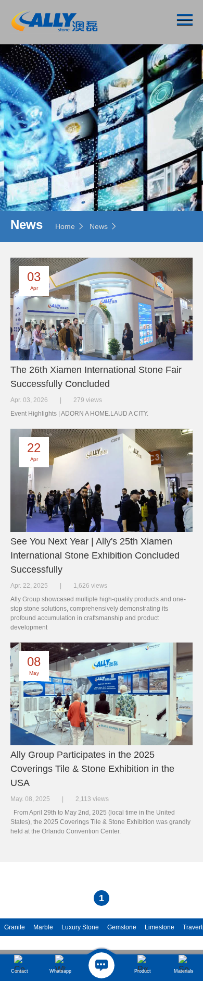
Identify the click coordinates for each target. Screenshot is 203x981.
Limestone (159, 927)
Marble (43, 927)
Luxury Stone (80, 927)
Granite (14, 927)
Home (65, 226)
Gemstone (121, 927)
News (99, 226)
